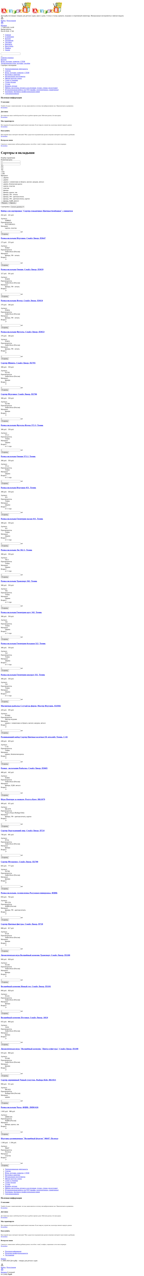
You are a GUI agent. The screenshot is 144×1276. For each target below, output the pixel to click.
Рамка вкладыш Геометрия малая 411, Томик (22, 519)
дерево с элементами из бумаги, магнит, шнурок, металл (23, 182)
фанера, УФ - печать (10, 194)
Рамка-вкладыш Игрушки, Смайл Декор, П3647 (23, 238)
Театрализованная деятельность (16, 69)
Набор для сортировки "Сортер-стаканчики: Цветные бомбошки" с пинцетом (37, 211)
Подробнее (4, 107)
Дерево (6, 178)
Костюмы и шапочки (12, 74)
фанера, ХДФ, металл (11, 201)
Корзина (4, 25)
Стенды (8, 71)
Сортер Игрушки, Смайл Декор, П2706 (19, 394)
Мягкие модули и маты (13, 78)
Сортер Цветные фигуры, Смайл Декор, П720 (22, 924)
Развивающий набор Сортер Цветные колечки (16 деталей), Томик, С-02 (34, 737)
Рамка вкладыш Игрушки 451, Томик (18, 488)
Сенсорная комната (12, 93)
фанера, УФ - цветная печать (13, 197)
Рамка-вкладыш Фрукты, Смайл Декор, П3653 (22, 332)
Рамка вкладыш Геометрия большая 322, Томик (23, 643)
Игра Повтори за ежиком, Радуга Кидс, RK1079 (23, 799)
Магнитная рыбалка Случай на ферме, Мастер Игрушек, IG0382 (31, 706)
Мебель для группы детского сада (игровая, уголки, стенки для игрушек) (31, 88)
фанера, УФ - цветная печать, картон (16, 199)
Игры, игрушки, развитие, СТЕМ (17, 73)
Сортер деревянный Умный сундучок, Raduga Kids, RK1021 (28, 1080)
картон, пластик (9, 186)
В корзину (5, 234)
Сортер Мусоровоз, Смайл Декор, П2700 (19, 862)
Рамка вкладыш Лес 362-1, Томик (16, 550)
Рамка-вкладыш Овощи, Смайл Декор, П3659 (22, 269)
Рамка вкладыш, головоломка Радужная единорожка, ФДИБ (29, 893)
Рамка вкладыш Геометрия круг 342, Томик (21, 612)
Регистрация (11, 21)
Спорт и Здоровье (11, 80)
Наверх (3, 1259)
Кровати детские (11, 86)
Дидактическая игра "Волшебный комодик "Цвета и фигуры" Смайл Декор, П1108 (39, 1049)
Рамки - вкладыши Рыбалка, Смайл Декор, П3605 (24, 768)
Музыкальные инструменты (15, 76)
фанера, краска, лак (10, 192)
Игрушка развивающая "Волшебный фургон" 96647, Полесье (29, 1138)
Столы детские (10, 82)
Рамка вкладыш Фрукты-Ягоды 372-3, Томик (22, 425)
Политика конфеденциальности (16, 1253)
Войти (3, 21)
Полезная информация (13, 1251)
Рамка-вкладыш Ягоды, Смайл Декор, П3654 (22, 300)
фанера (5, 190)
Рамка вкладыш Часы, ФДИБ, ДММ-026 (19, 1107)
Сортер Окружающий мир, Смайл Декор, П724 (22, 830)
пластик (6, 188)
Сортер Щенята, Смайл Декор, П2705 (18, 363)
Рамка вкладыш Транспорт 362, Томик (19, 581)
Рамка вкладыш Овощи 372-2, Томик (18, 456)
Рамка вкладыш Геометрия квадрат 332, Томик (23, 675)
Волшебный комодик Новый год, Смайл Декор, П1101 (26, 986)
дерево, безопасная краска (12, 184)
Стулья (7, 84)
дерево (5, 180)
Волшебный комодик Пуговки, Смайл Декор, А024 (24, 1017)
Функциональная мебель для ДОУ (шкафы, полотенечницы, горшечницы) (32, 90)
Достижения (9, 1255)
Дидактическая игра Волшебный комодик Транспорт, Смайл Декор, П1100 (35, 955)
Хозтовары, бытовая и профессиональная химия (22, 92)
